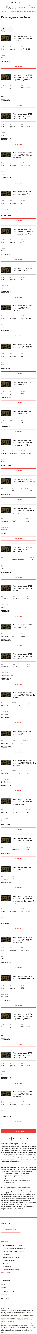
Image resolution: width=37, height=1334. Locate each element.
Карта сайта (5, 1241)
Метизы (5, 1263)
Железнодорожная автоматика (13, 1251)
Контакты (4, 1295)
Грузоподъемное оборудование (14, 1248)
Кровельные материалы (11, 1257)
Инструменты (7, 1254)
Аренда (4, 1288)
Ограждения (7, 1266)
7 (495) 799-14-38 (15, 2)
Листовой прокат (9, 1260)
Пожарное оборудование (11, 1269)
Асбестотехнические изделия (13, 1245)
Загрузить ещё (19, 1131)
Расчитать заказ (10, 1229)
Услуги (3, 1284)
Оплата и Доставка (8, 1291)
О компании (5, 1280)
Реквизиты (5, 1298)
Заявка (32, 7)
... (24, 1139)
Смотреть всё (5, 1272)
